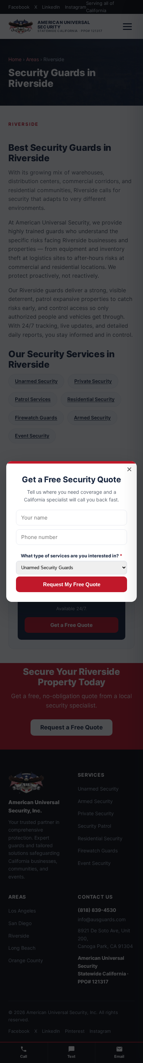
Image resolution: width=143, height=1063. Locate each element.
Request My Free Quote (71, 584)
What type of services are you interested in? (71, 555)
